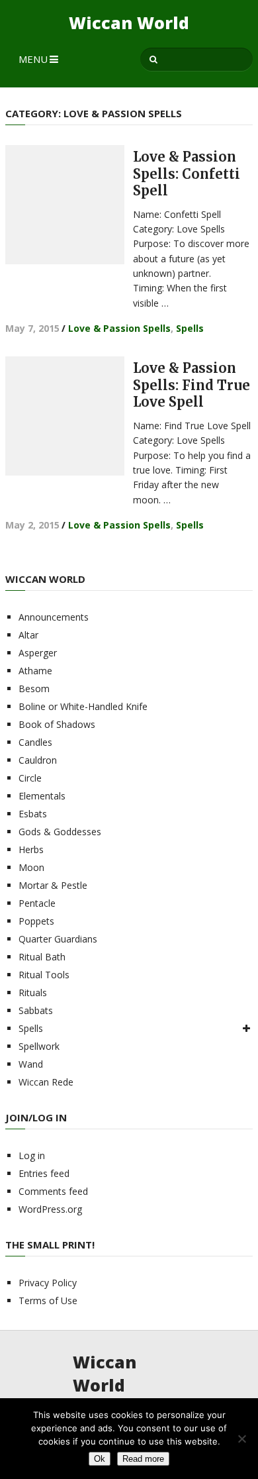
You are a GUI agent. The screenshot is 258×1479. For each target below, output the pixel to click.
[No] (241, 1438)
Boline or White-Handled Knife (83, 706)
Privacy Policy (48, 1282)
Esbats (33, 813)
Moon (31, 867)
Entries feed (44, 1173)
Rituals (33, 992)
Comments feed (53, 1191)
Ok (99, 1459)
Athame (35, 670)
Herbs (31, 849)
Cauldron (38, 760)
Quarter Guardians (58, 939)
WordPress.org (50, 1209)
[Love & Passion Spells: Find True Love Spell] (64, 416)
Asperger (38, 652)
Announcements (54, 617)
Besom (34, 688)
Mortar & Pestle (53, 885)
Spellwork (39, 1046)
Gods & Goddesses (60, 831)
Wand (31, 1064)
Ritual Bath (42, 956)
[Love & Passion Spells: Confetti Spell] (64, 204)
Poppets (36, 921)
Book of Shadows (57, 724)
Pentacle (37, 903)
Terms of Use (48, 1300)
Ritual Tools (44, 974)
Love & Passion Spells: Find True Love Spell (191, 385)
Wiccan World (129, 23)
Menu (33, 59)
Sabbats (36, 1010)
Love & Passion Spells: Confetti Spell (186, 173)
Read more (143, 1459)
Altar (28, 635)
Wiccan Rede (46, 1082)
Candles (35, 742)
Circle (30, 778)
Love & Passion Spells (119, 328)
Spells (190, 328)
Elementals (42, 796)
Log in (32, 1155)
